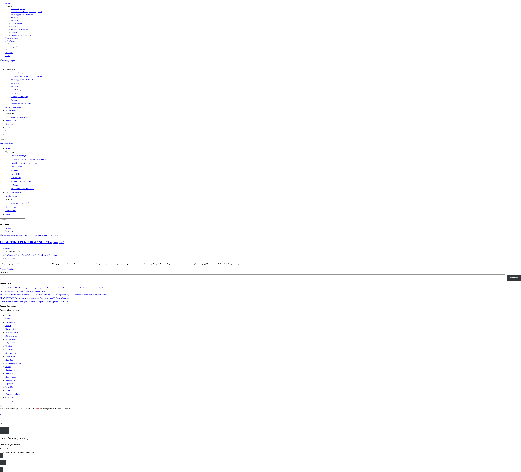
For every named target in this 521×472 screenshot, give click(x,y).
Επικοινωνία (9, 53)
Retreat (8, 326)
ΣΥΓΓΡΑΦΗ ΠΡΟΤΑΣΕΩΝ (21, 35)
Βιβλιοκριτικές (11, 336)
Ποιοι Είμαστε (10, 50)
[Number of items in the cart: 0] (1, 406)
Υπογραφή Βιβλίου (12, 394)
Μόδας (8, 367)
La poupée (9, 231)
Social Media (15, 18)
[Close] (4, 430)
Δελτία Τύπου (10, 41)
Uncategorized (10, 329)
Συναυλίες (9, 387)
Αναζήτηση (4, 273)
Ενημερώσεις (10, 353)
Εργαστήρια (10, 356)
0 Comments (10, 259)
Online (8, 319)
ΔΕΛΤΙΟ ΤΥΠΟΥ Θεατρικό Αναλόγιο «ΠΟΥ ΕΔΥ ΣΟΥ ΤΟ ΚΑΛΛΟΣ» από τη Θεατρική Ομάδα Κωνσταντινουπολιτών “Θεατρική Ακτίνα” (53, 295)
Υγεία (7, 391)
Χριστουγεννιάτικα (12, 401)
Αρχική (7, 3)
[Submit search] (27, 220)
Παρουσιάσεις (10, 377)
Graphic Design (16, 23)
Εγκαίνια (8, 346)
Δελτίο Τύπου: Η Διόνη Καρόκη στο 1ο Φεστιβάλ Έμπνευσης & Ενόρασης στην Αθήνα (34, 302)
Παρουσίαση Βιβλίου (13, 380)
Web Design (15, 21)
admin (7, 248)
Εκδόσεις (14, 32)
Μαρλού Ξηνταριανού (19, 47)
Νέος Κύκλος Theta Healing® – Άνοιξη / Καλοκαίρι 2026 (22, 291)
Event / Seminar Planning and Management (26, 12)
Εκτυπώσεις (15, 26)
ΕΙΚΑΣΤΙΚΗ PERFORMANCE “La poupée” (32, 242)
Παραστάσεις (54, 255)
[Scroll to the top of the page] (0, 411)
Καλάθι (7, 56)
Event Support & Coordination (22, 15)
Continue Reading (7, 269)
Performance (10, 255)
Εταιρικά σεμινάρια (18, 9)
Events (8, 315)
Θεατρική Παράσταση (13, 363)
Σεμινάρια (9, 384)
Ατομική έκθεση (11, 332)
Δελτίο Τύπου (21, 255)
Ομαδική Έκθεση (41, 255)
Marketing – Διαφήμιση (19, 29)
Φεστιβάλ (9, 397)
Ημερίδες (9, 360)
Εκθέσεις (30, 255)
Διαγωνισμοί (10, 343)
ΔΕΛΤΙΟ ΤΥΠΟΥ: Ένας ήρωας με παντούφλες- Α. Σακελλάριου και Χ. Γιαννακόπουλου (34, 298)
